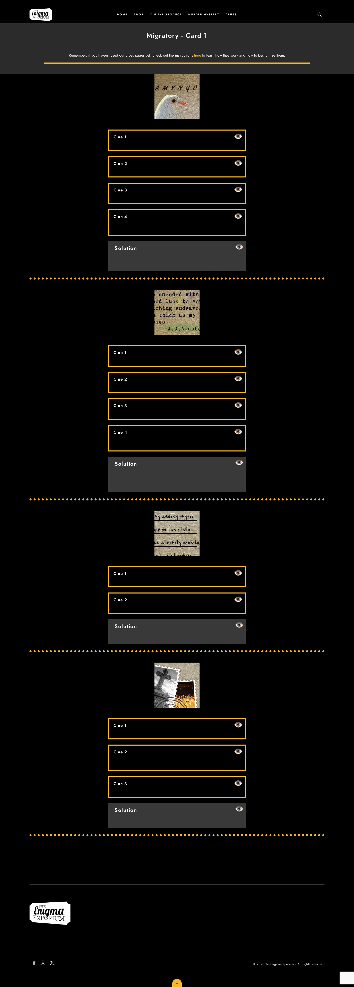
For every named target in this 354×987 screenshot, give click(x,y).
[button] (319, 14)
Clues (231, 14)
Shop (139, 14)
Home (122, 14)
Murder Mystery (203, 14)
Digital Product (166, 14)
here (198, 55)
